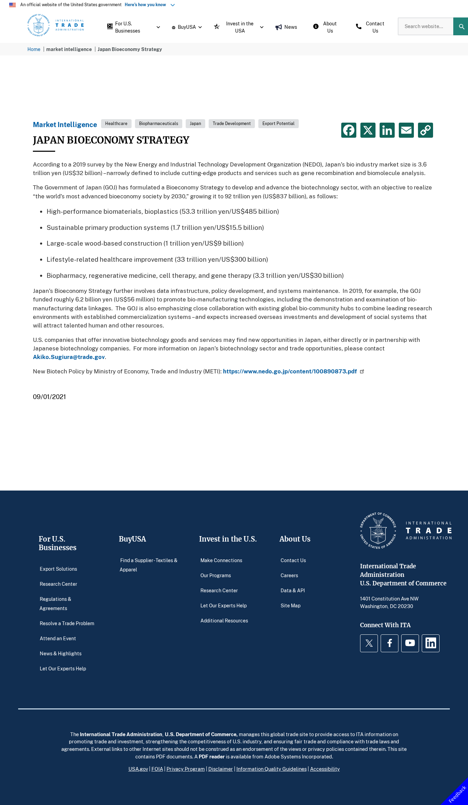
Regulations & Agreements (55, 603)
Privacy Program (186, 769)
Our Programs (215, 575)
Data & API (293, 590)
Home (33, 49)
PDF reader (212, 756)
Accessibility (325, 769)
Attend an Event (58, 638)
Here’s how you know (147, 4)
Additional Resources (224, 620)
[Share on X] (368, 130)
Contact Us (293, 560)
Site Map (290, 605)
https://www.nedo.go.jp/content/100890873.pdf (290, 371)
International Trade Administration (121, 734)
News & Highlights (61, 653)
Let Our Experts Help (63, 668)
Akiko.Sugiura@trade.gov (69, 356)
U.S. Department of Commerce (200, 734)
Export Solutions (58, 568)
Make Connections (221, 560)
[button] (132, 26)
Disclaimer (220, 769)
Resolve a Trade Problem (67, 623)
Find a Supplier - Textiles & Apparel (148, 564)
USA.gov (138, 769)
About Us (295, 539)
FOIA (157, 769)
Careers (289, 575)
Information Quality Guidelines (271, 769)
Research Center (58, 583)
